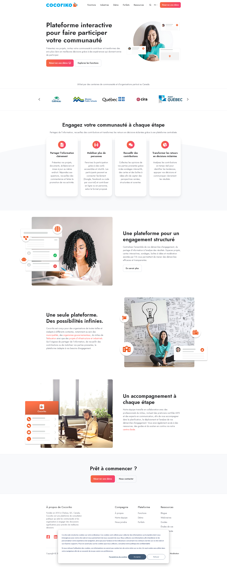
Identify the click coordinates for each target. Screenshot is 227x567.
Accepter (137, 557)
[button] (150, 5)
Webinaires (166, 517)
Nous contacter (126, 478)
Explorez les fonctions (88, 63)
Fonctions (91, 4)
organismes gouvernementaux (77, 335)
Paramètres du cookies (118, 557)
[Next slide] (187, 99)
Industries (104, 4)
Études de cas (167, 526)
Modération (174, 553)
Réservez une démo (170, 5)
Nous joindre (121, 522)
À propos (119, 513)
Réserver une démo (103, 478)
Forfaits (126, 4)
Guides (164, 522)
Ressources (139, 4)
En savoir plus (132, 268)
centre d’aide (129, 429)
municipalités (52, 335)
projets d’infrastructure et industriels (85, 338)
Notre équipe (121, 517)
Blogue (164, 513)
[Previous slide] (39, 99)
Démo (116, 4)
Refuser (156, 557)
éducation (51, 338)
